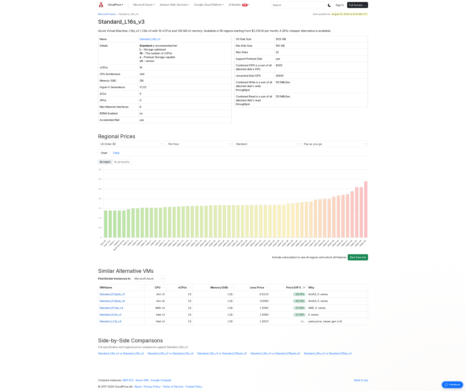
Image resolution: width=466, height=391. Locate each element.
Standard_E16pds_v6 (112, 300)
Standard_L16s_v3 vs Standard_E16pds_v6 (275, 353)
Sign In (340, 5)
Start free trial (358, 257)
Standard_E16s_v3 (110, 314)
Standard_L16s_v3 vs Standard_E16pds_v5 (222, 353)
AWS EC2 (128, 380)
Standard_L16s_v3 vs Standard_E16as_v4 (328, 353)
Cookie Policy (193, 386)
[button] (115, 4)
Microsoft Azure (107, 14)
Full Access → (357, 5)
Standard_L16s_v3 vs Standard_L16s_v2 (121, 353)
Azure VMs (142, 380)
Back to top (361, 380)
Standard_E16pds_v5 (112, 294)
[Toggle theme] (329, 5)
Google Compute (161, 380)
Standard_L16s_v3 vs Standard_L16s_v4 (170, 353)
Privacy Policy (152, 386)
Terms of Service (173, 386)
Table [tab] (116, 152)
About (138, 386)
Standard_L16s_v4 (110, 321)
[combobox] (298, 4)
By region (105, 161)
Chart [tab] (104, 152)
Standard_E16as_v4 (111, 307)
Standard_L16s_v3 (150, 39)
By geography (122, 161)
